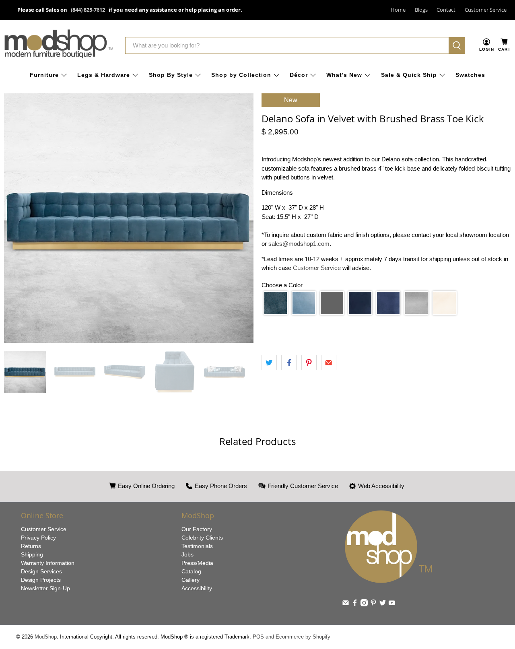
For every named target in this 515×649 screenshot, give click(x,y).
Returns (31, 546)
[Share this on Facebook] (289, 362)
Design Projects (41, 580)
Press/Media (197, 563)
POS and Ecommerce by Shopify (291, 637)
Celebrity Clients (202, 537)
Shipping (32, 554)
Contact (446, 9)
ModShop (46, 637)
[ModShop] (58, 45)
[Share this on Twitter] (269, 362)
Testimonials (197, 546)
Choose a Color (282, 285)
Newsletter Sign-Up (45, 588)
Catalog (191, 571)
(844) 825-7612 (88, 9)
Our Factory (196, 529)
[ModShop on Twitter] (382, 604)
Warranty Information (47, 563)
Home (398, 9)
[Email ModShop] (345, 604)
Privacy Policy (38, 537)
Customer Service (486, 9)
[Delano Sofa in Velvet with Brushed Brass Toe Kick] (128, 218)
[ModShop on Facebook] (354, 604)
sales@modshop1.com (299, 243)
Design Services (41, 571)
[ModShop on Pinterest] (373, 604)
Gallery (190, 580)
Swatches (470, 75)
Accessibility (196, 588)
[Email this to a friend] (328, 362)
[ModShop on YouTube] (392, 604)
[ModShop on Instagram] (364, 604)
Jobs (187, 554)
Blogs (421, 9)
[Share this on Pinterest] (309, 362)
